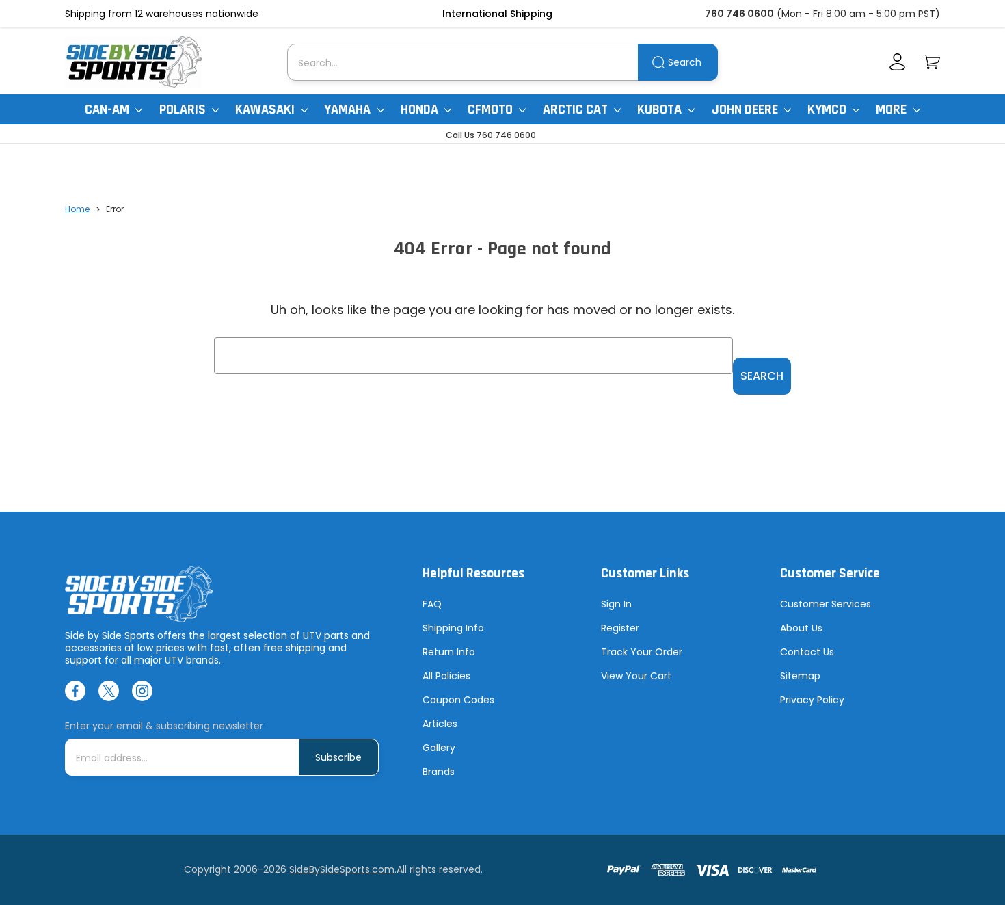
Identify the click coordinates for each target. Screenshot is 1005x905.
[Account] (897, 61)
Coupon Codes (458, 700)
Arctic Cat (577, 109)
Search (684, 62)
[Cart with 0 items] (931, 61)
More (892, 109)
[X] (108, 691)
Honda (421, 109)
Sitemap (800, 676)
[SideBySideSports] (133, 62)
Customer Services (825, 604)
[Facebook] (75, 691)
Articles (440, 724)
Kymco (828, 109)
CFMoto (491, 109)
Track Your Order (641, 652)
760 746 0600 (739, 14)
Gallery (439, 748)
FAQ (432, 604)
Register (620, 628)
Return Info (449, 652)
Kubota (660, 109)
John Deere (746, 109)
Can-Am (108, 109)
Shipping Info (453, 628)
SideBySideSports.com (341, 869)
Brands (439, 771)
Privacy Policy (812, 700)
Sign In (616, 604)
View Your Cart (636, 676)
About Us (801, 628)
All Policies (446, 676)
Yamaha (348, 109)
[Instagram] (142, 691)
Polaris (184, 109)
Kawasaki (266, 109)
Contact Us (807, 652)
